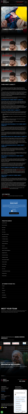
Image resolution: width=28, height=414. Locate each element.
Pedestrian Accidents (5, 257)
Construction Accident (5, 241)
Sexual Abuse (4, 266)
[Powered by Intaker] (22, 412)
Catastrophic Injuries (5, 236)
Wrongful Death (4, 275)
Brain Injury (3, 229)
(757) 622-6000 (3, 391)
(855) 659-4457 (20, 2)
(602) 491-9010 (3, 399)
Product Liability (4, 264)
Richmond (3, 292)
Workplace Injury (13, 4)
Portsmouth (3, 290)
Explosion (3, 245)
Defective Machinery (5, 243)
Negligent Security (4, 252)
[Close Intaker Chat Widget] (25, 390)
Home (2, 4)
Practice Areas (6, 4)
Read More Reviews (14, 213)
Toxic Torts (3, 268)
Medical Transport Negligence (6, 250)
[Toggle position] (24, 390)
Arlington (3, 285)
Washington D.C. (4, 297)
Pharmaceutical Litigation (5, 259)
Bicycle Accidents (4, 225)
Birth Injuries (3, 227)
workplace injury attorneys (5, 188)
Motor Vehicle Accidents (5, 234)
